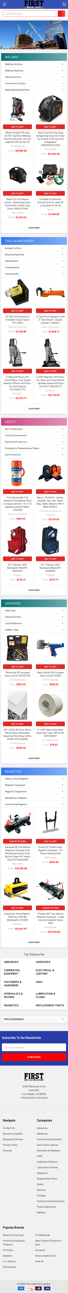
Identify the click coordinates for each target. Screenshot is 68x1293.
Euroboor (40, 1249)
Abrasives (11, 961)
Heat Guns (10, 610)
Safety (10, 422)
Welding (11, 57)
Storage (41, 1195)
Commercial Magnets (16, 804)
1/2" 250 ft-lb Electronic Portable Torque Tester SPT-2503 (17, 319)
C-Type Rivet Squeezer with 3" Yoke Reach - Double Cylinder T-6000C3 (50, 319)
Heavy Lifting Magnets (16, 778)
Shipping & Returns (13, 1139)
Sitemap (7, 1150)
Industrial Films (13, 616)
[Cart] (64, 4)
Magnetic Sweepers (15, 784)
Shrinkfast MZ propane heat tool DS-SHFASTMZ (17, 674)
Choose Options (17, 841)
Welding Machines (14, 70)
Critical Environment (16, 435)
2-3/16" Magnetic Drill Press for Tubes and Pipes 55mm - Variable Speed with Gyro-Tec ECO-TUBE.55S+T (50, 381)
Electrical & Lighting (45, 971)
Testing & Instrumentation (51, 1201)
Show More (34, 227)
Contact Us (9, 1127)
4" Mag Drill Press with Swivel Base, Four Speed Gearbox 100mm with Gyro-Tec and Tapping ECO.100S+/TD (17, 383)
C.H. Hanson (9, 1261)
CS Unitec (8, 1249)
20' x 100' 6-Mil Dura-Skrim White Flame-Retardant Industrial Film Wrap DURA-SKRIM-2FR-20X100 (17, 734)
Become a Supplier (13, 1133)
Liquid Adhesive (13, 623)
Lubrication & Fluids (47, 1167)
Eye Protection (13, 454)
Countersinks (12, 273)
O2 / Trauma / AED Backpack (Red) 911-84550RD (17, 567)
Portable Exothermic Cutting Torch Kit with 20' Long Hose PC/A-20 (50, 202)
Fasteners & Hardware (13, 983)
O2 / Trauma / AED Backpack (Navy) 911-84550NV (50, 567)
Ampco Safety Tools (46, 1255)
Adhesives (13, 603)
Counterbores (12, 267)
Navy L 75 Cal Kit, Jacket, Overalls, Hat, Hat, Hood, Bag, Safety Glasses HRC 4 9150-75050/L (50, 502)
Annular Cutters (13, 248)
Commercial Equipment (12, 971)
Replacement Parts (50, 1005)
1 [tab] (34, 45)
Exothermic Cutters (15, 83)
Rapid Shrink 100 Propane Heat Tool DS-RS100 (50, 674)
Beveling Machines (14, 254)
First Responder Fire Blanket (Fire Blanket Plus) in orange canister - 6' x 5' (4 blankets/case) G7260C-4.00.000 (17, 503)
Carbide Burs (11, 260)
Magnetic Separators (16, 791)
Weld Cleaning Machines (17, 89)
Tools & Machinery (19, 241)
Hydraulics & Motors (13, 995)
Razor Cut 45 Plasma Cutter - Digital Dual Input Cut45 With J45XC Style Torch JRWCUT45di (17, 204)
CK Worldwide (42, 1234)
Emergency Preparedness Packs (22, 448)
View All (39, 1261)
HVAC (39, 982)
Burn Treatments (14, 428)
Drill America (9, 1266)
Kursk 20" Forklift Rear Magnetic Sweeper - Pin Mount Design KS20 (50, 850)
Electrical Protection (16, 441)
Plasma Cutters (13, 76)
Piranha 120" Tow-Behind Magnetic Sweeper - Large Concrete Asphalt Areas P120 (50, 918)
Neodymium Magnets (16, 797)
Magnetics (13, 771)
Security (41, 1189)
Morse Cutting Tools (13, 1234)
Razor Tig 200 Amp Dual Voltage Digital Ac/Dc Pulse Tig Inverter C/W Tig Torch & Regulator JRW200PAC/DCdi (50, 138)
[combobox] (34, 13)
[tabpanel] (34, 34)
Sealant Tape (12, 629)
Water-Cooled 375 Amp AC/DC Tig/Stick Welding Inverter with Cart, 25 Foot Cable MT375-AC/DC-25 (17, 137)
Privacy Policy (10, 1144)
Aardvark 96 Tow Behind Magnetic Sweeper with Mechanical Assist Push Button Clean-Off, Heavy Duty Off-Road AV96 (17, 853)
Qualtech (7, 1255)
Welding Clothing (13, 64)
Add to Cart (17, 127)
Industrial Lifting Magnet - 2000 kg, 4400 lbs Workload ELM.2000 (17, 916)
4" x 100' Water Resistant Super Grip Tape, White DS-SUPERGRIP (50, 732)
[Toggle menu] (4, 4)
